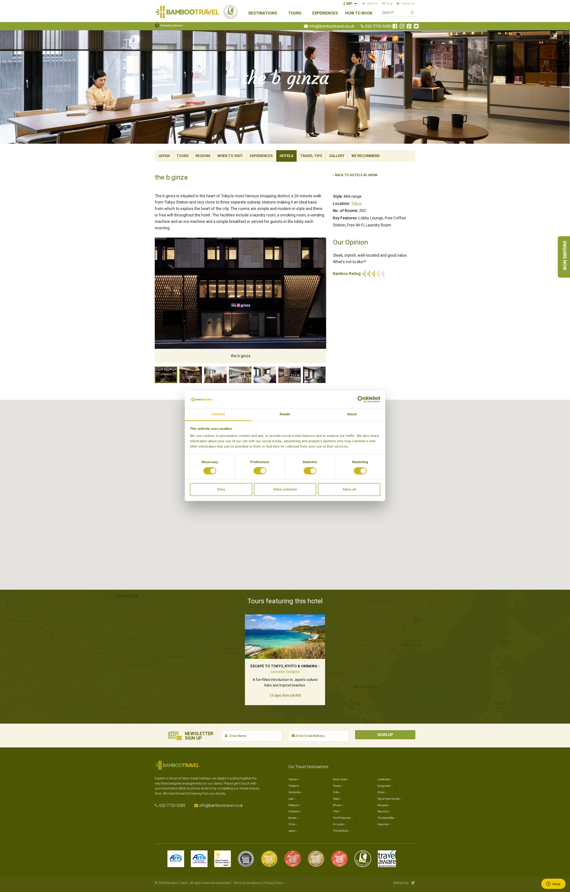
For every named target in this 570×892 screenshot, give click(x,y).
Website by (404, 883)
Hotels (286, 156)
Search (412, 13)
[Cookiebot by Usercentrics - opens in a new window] (360, 399)
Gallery (336, 156)
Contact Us (408, 3)
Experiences (325, 13)
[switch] (260, 470)
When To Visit (230, 156)
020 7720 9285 (378, 26)
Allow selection (285, 489)
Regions (202, 156)
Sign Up (385, 734)
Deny (221, 489)
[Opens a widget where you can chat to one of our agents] (553, 884)
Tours (183, 156)
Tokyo (356, 203)
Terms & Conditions (247, 883)
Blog (389, 3)
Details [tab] (285, 414)
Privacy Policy (273, 883)
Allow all (349, 489)
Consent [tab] (218, 414)
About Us (372, 3)
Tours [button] (294, 13)
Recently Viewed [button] (169, 25)
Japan (164, 156)
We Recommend (365, 156)
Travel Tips (311, 156)
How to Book (358, 13)
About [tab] (352, 414)
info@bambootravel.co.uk (331, 26)
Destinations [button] (262, 13)
